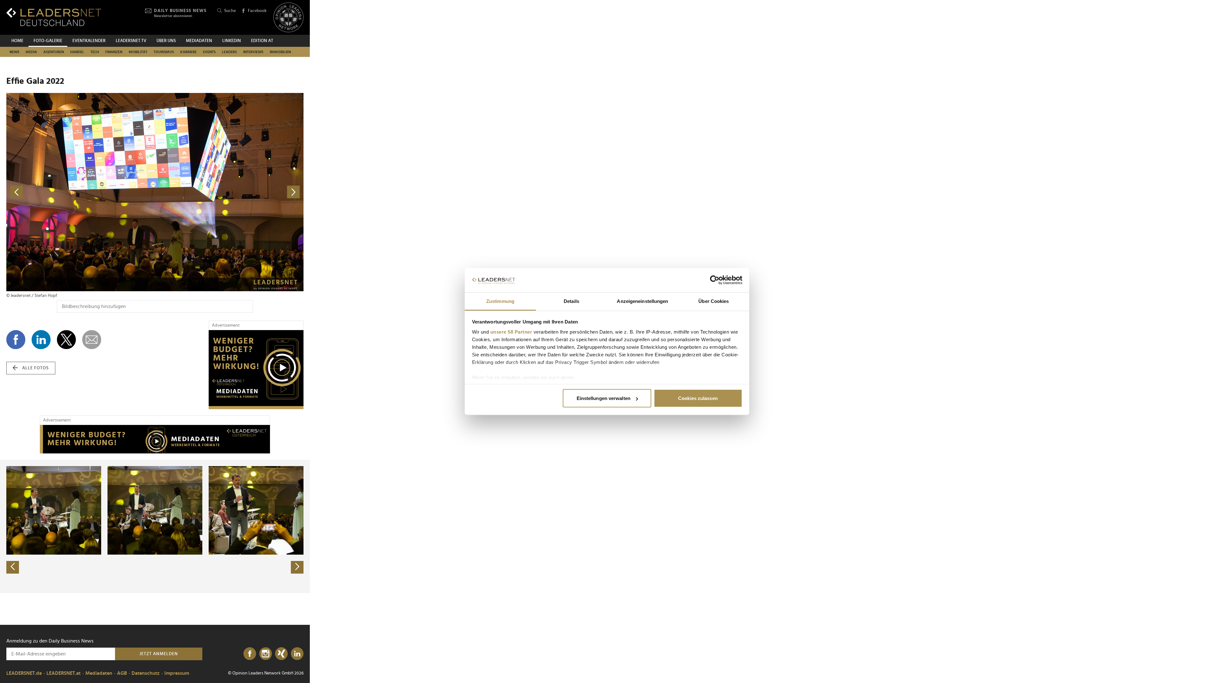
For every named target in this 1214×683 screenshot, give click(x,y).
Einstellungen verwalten (603, 398)
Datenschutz (146, 673)
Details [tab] (571, 301)
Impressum (176, 673)
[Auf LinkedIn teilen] (41, 339)
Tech (94, 52)
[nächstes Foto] (229, 192)
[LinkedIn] (297, 654)
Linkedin (231, 41)
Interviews (253, 52)
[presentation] (12, 567)
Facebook (257, 11)
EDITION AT (262, 41)
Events (209, 52)
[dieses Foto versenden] (91, 339)
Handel (77, 52)
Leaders (229, 52)
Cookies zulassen (698, 398)
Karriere (188, 52)
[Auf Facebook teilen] (15, 339)
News (14, 52)
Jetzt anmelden (158, 654)
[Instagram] (265, 654)
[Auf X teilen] (66, 339)
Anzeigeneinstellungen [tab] (642, 301)
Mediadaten (199, 41)
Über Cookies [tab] (713, 301)
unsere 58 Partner (511, 331)
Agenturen (53, 52)
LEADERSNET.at (63, 673)
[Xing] (281, 654)
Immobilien (280, 52)
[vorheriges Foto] (80, 192)
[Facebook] (249, 654)
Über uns (166, 41)
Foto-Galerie (48, 41)
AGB (122, 673)
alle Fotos (35, 368)
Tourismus (164, 52)
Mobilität (138, 52)
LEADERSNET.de (24, 673)
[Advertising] (256, 369)
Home (17, 41)
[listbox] (155, 526)
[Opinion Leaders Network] (288, 18)
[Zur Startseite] (53, 17)
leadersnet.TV (131, 41)
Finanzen (113, 52)
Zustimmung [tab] (500, 301)
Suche (230, 11)
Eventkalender (89, 41)
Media (31, 52)
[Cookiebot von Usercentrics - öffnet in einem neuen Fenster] (714, 280)
